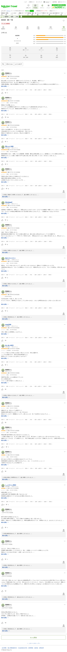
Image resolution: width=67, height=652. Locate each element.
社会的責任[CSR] (22, 648)
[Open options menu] (65, 73)
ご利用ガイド (31, 2)
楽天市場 (55, 2)
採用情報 (30, 648)
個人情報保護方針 (12, 648)
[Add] (64, 20)
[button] (6, 73)
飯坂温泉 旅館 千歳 (7, 20)
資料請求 (41, 648)
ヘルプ (25, 2)
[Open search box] (3, 64)
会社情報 (4, 648)
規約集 (36, 648)
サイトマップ (39, 2)
